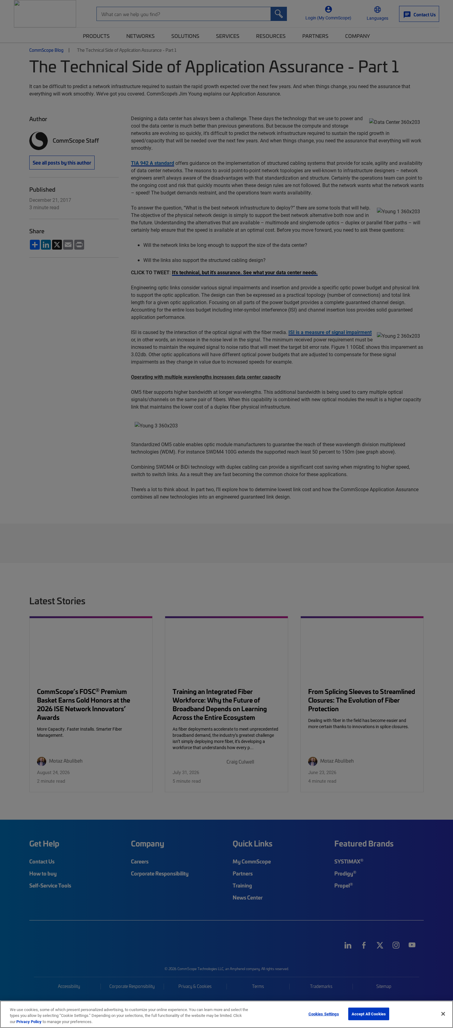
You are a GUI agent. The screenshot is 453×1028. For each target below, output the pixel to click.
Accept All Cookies (369, 1013)
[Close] (443, 1014)
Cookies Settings (323, 1013)
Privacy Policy (29, 1021)
